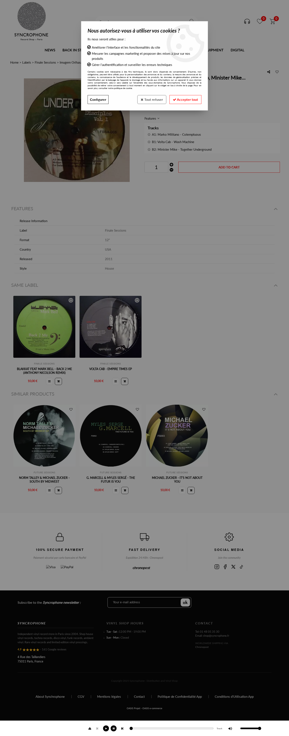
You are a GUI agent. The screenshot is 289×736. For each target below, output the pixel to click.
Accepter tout (187, 99)
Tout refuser (153, 99)
